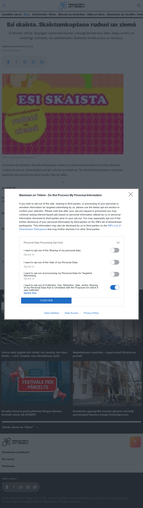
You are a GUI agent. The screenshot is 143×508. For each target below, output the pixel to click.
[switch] (114, 250)
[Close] (132, 195)
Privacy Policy (91, 313)
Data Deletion (51, 313)
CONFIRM (46, 300)
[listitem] (71, 242)
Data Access (71, 313)
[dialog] (71, 254)
